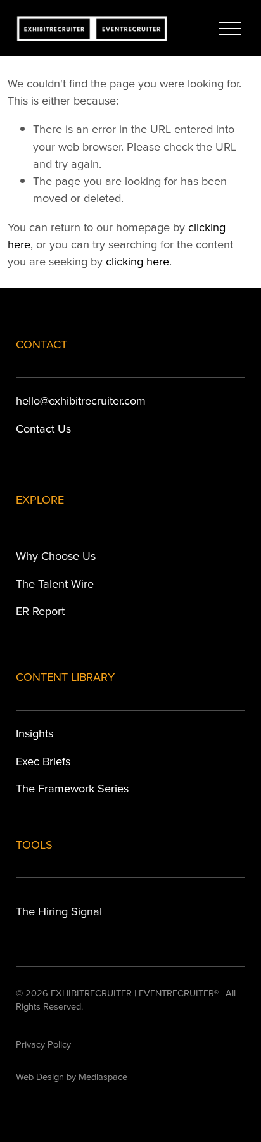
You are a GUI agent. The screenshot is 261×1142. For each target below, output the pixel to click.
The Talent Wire (55, 583)
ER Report (40, 610)
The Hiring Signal (59, 911)
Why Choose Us (56, 555)
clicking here (137, 261)
